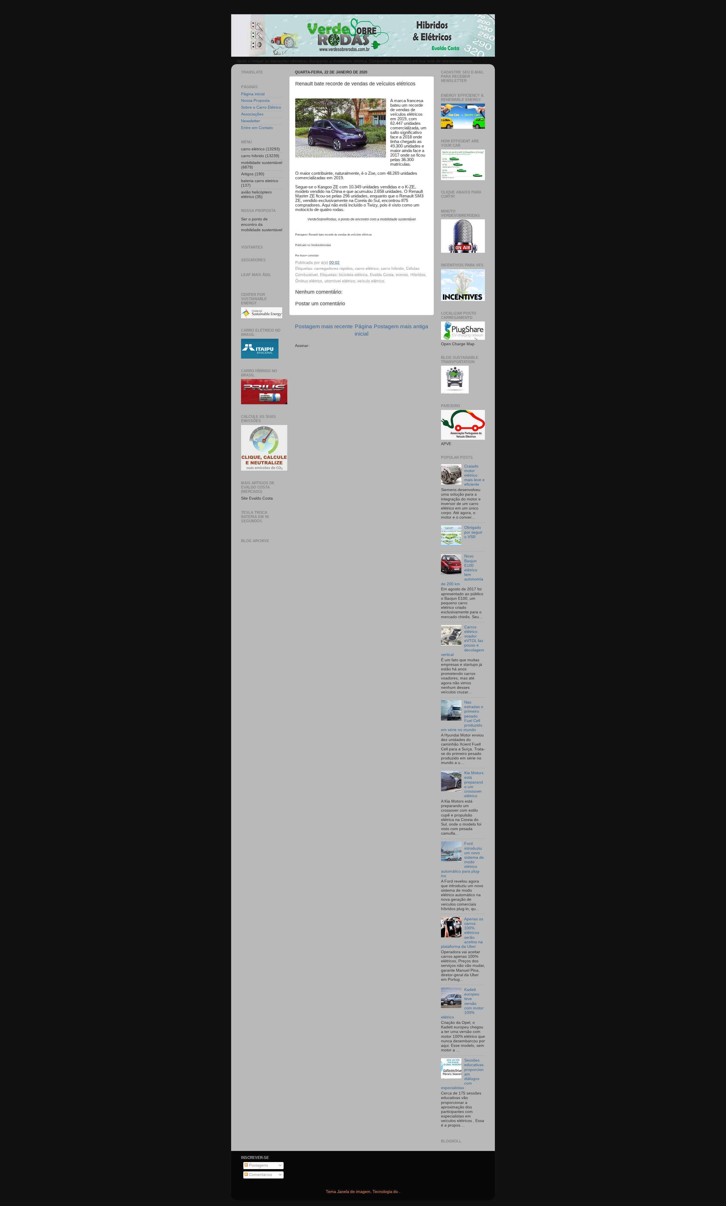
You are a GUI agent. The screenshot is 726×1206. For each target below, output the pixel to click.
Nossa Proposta (255, 100)
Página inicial (253, 94)
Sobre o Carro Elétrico (261, 107)
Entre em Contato (257, 128)
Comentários (260, 1175)
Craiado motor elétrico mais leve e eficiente (474, 475)
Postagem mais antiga (401, 326)
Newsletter (250, 121)
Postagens (258, 1165)
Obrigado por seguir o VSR (473, 532)
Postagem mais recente (324, 326)
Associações (252, 114)
